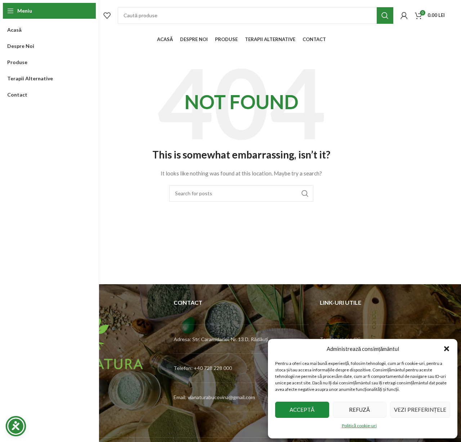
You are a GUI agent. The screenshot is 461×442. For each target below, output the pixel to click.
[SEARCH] (385, 15)
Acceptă (302, 409)
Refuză (359, 409)
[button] (446, 348)
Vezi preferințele (420, 409)
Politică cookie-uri (359, 425)
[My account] (404, 15)
